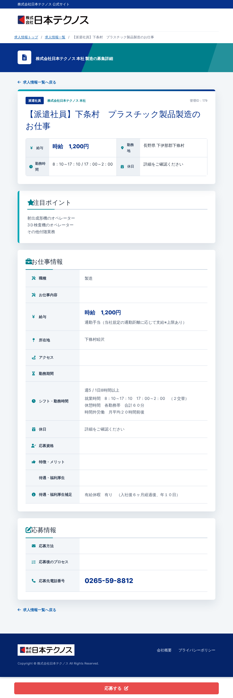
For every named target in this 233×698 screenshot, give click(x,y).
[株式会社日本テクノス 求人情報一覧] (53, 20)
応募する (113, 688)
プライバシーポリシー (196, 650)
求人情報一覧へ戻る (39, 82)
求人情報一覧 (55, 37)
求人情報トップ (26, 37)
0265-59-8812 (109, 581)
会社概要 (164, 650)
